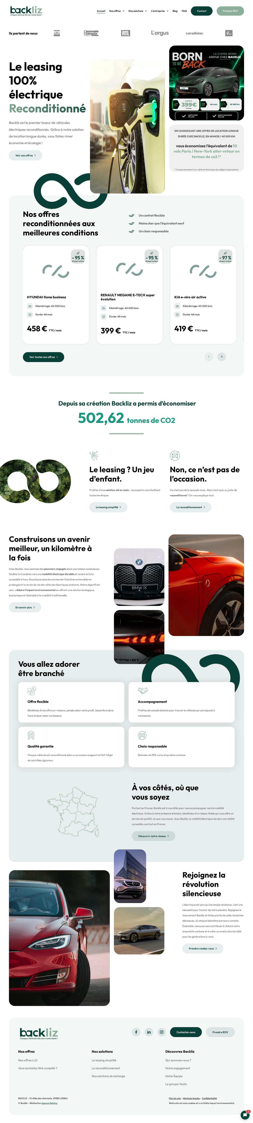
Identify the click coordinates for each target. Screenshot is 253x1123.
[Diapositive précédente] (209, 356)
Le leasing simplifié (107, 507)
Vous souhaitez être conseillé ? (37, 1068)
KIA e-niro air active (190, 297)
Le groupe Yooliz (176, 1084)
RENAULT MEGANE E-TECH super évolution (128, 297)
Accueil (101, 11)
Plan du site (175, 1098)
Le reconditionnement (189, 507)
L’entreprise (158, 11)
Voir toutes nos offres (42, 357)
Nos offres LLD (28, 1060)
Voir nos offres (24, 155)
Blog (175, 11)
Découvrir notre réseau (152, 836)
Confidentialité (209, 1098)
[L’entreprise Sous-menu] (167, 11)
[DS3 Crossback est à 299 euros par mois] (206, 117)
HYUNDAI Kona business (46, 297)
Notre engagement (177, 1068)
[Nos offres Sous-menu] (123, 11)
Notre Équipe (173, 1076)
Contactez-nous (186, 1032)
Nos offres (115, 11)
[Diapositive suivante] (221, 356)
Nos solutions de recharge (108, 1076)
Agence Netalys (49, 1103)
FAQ (184, 11)
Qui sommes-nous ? (178, 1060)
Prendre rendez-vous (201, 948)
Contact (201, 11)
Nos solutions (136, 11)
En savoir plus (23, 607)
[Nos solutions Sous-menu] (146, 11)
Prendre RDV (230, 11)
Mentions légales (191, 1098)
